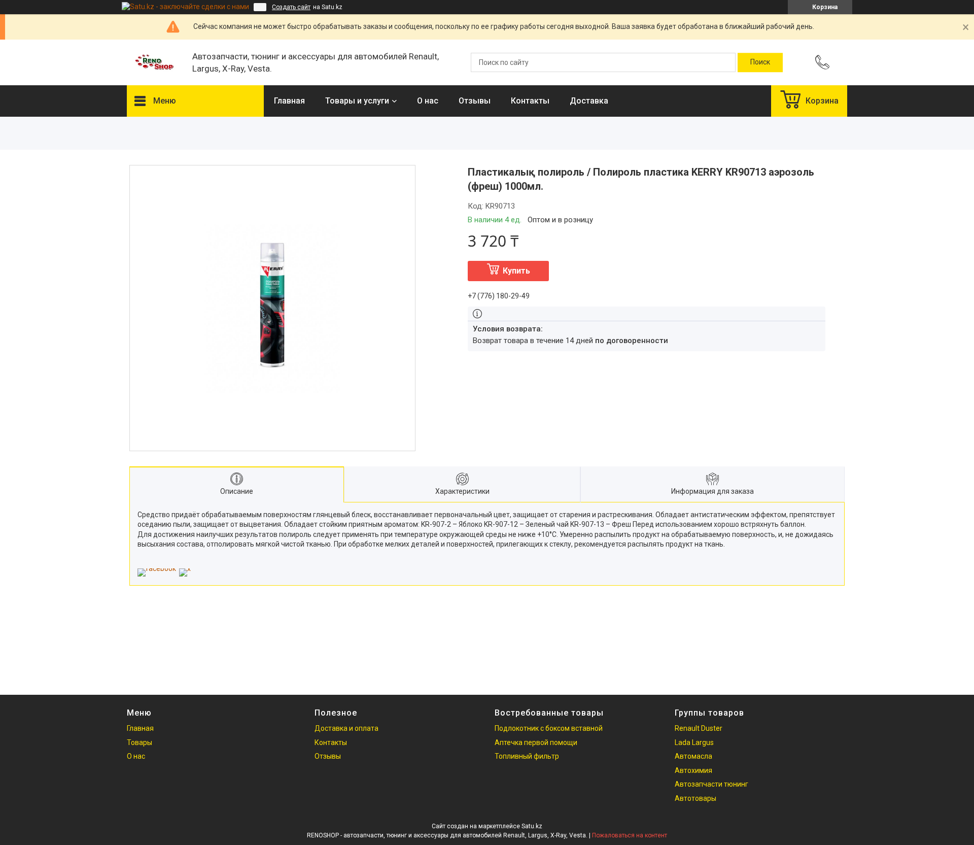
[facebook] (156, 568)
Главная (289, 101)
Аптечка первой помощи (536, 742)
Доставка (589, 101)
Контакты (530, 101)
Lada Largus (694, 742)
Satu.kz (531, 826)
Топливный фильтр (527, 756)
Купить (516, 271)
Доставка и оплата (346, 728)
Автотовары (695, 798)
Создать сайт (291, 7)
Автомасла (693, 756)
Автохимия (693, 770)
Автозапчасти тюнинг (711, 784)
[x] (185, 568)
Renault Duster (698, 728)
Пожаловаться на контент (629, 835)
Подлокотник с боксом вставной (549, 728)
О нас (427, 101)
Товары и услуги (357, 101)
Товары (139, 742)
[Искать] (760, 62)
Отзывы (475, 101)
